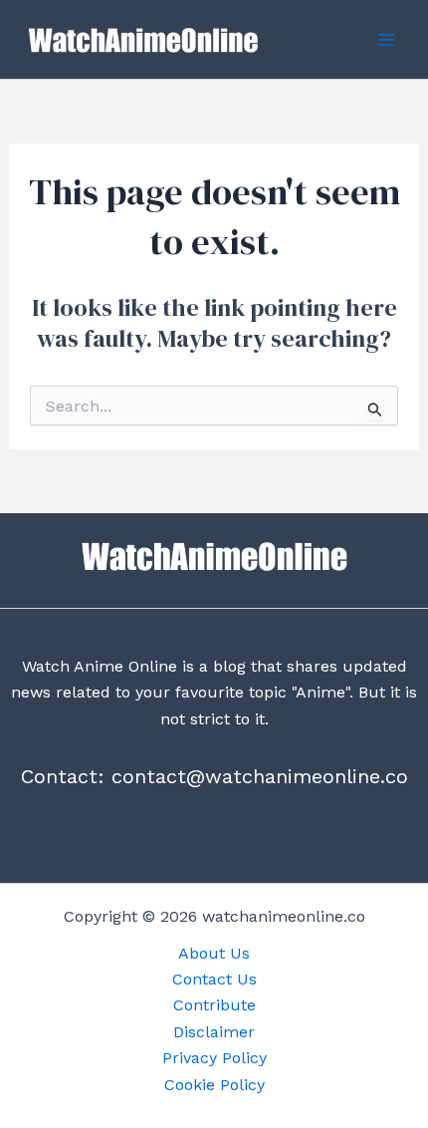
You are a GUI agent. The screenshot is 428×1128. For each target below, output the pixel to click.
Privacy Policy (214, 1057)
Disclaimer (214, 1031)
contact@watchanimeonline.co (259, 776)
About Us (214, 953)
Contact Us (214, 979)
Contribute (214, 1004)
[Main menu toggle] (386, 40)
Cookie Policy (214, 1084)
